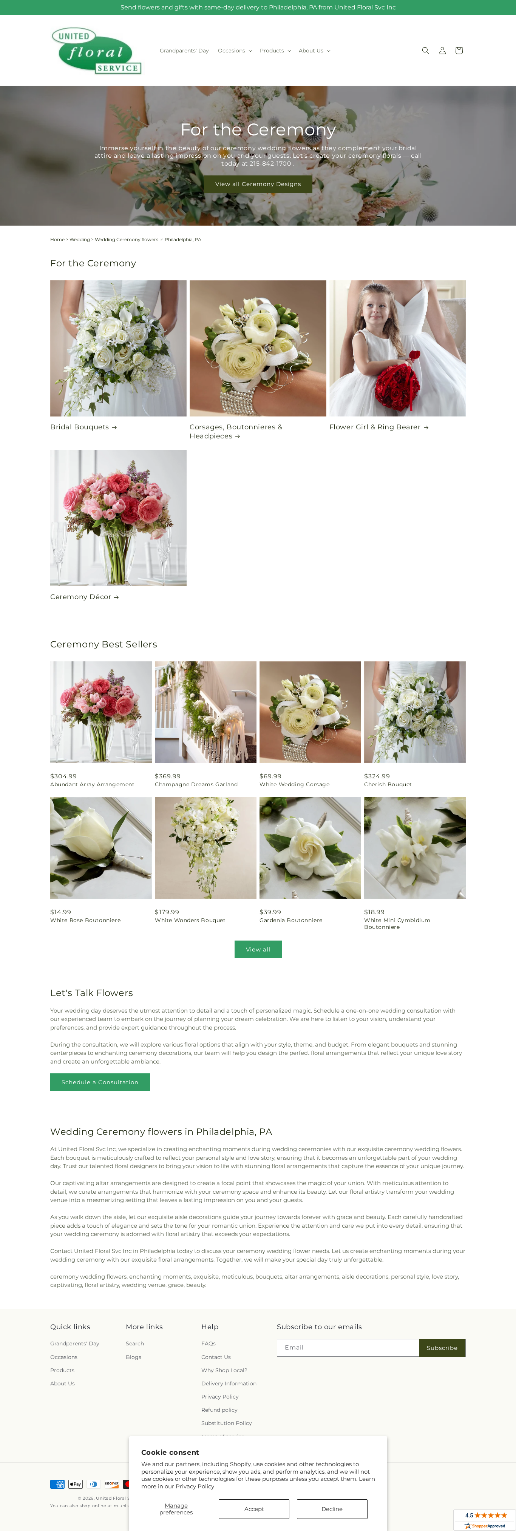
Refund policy (219, 1409)
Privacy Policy (195, 1486)
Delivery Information (228, 1383)
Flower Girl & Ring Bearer (375, 427)
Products (62, 1370)
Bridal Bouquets (79, 427)
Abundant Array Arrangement (92, 784)
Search (135, 1343)
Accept (254, 1509)
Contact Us (216, 1357)
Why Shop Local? (224, 1370)
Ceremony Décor (80, 597)
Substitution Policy (226, 1423)
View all (258, 949)
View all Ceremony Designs (258, 184)
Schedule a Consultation (100, 1082)
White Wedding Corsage (295, 784)
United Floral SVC (116, 1498)
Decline (332, 1509)
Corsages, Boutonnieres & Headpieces (236, 431)
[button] (234, 50)
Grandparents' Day (74, 1343)
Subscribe (442, 1347)
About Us (62, 1383)
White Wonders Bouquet (190, 920)
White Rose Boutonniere (85, 920)
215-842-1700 (271, 163)
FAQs (208, 1343)
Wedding (80, 239)
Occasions (63, 1357)
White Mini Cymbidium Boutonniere (397, 923)
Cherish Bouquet (388, 784)
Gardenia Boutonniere (291, 920)
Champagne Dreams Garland (196, 784)
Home (57, 239)
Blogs (133, 1357)
